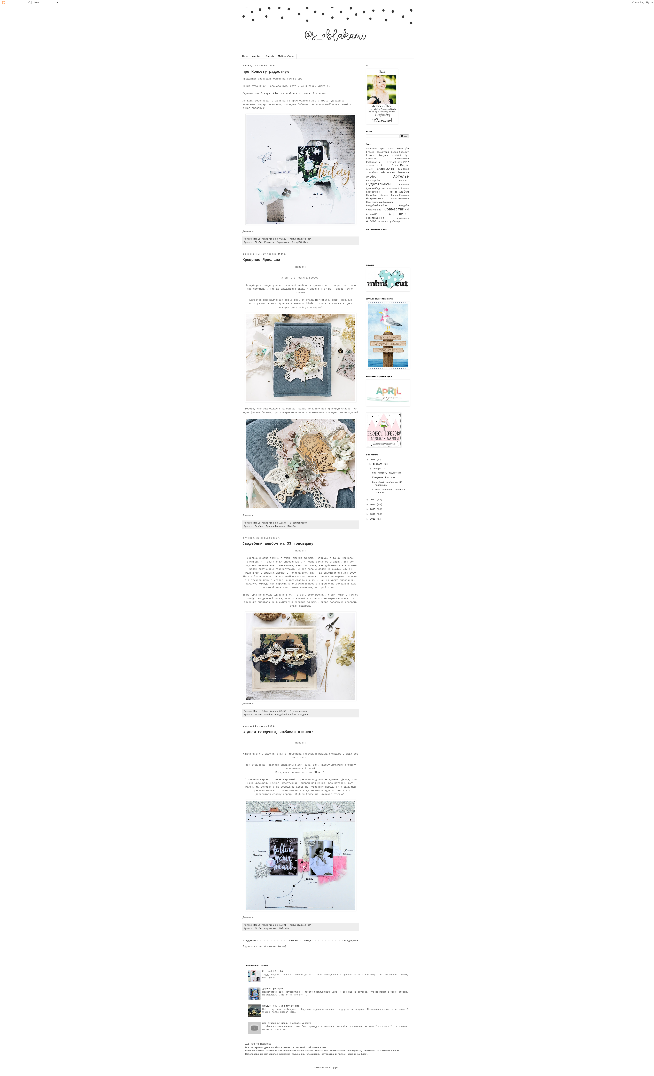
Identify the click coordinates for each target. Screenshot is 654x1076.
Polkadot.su (373, 162)
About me (256, 56)
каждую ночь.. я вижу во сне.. (282, 1005)
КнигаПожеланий (390, 188)
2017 (373, 499)
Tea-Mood (403, 169)
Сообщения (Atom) (275, 946)
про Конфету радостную (266, 72)
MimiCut (292, 526)
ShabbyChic (385, 169)
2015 (373, 509)
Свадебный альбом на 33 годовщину (278, 544)
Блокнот (404, 180)
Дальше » (248, 231)
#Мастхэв (371, 149)
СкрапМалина (373, 209)
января (377, 468)
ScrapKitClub (269, 93)
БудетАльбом (378, 184)
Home (245, 56)
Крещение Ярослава (261, 260)
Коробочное (373, 192)
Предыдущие (351, 940)
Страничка (283, 242)
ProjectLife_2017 (398, 162)
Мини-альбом (399, 191)
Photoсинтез (401, 158)
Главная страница (300, 940)
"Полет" (319, 772)
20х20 (258, 715)
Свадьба (303, 715)
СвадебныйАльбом (285, 715)
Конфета (269, 242)
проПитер (394, 221)
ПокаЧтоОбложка (399, 198)
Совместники (396, 209)
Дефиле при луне (272, 988)
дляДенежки (403, 218)
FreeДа (370, 152)
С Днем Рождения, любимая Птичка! (278, 732)
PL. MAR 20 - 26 (272, 971)
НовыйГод (371, 195)
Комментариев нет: (302, 239)
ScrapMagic (400, 165)
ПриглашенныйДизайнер (379, 202)
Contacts (270, 56)
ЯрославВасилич (275, 526)
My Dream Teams (286, 56)
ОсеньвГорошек (400, 195)
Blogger (334, 1067)
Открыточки (374, 198)
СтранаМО (371, 214)
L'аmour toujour (377, 155)
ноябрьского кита (297, 93)
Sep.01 (369, 169)
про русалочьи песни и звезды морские (286, 1023)
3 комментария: (300, 523)
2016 (373, 504)
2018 (373, 459)
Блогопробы (373, 180)
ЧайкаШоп (284, 928)
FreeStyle (402, 148)
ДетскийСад (373, 188)
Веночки (404, 185)
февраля (378, 464)
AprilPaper (387, 148)
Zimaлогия (402, 172)
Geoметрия (383, 152)
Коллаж (405, 188)
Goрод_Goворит (400, 152)
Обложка (384, 195)
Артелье (401, 176)
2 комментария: (300, 711)
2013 (373, 514)
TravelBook (373, 172)
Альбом (259, 526)
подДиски (383, 221)
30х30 (258, 242)
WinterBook (388, 172)
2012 (373, 519)
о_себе (371, 221)
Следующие (249, 940)
